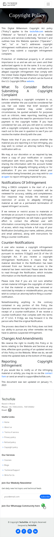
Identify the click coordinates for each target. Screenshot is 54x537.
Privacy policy (10, 437)
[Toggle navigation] (48, 4)
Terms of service (11, 432)
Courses (7, 460)
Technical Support (12, 470)
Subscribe (45, 496)
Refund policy (10, 442)
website (30, 81)
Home (6, 422)
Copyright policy (11, 447)
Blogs (6, 465)
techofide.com (36, 31)
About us (8, 427)
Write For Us (9, 475)
